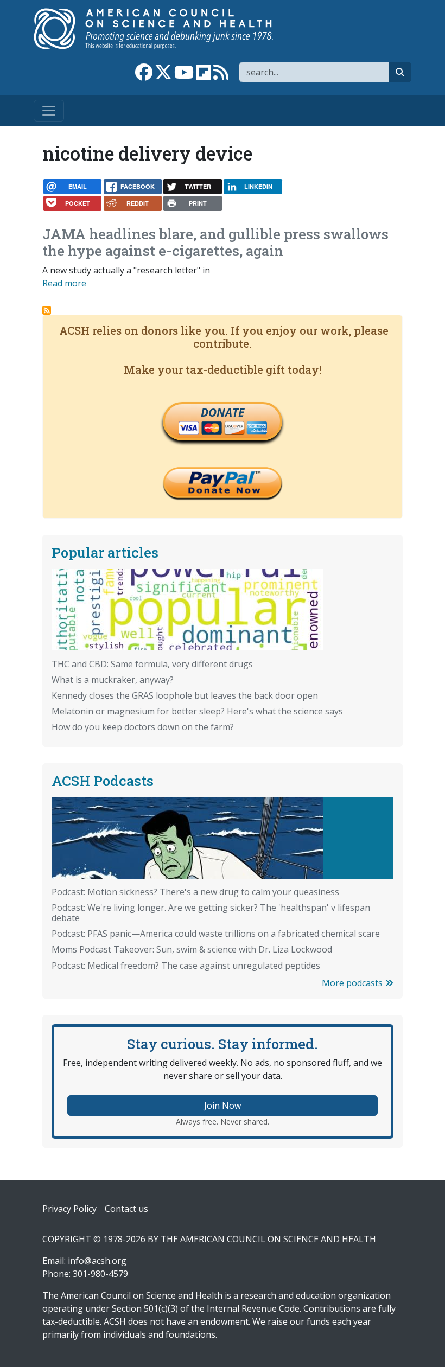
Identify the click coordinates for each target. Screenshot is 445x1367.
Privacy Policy (69, 1209)
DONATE (222, 412)
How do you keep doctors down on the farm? (143, 727)
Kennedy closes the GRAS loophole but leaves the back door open (185, 695)
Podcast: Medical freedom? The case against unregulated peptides (186, 966)
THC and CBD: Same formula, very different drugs (152, 664)
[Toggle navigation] (49, 111)
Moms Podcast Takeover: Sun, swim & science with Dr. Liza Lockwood (192, 949)
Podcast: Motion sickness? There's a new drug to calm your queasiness (195, 892)
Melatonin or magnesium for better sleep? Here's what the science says (197, 711)
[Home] (165, 28)
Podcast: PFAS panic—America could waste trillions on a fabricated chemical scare (216, 934)
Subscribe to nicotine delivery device (46, 310)
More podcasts (353, 983)
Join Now (222, 1106)
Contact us (126, 1209)
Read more (64, 283)
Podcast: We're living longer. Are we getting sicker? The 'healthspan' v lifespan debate (211, 913)
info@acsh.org (97, 1261)
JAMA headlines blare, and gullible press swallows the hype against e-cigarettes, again (215, 242)
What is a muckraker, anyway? (113, 680)
